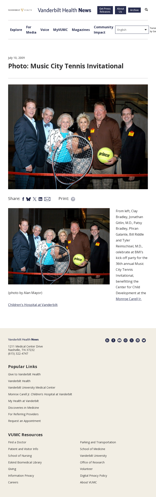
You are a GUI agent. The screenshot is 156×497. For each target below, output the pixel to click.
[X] (132, 340)
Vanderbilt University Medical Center (31, 387)
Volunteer (86, 469)
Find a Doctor (17, 442)
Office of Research (92, 462)
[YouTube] (119, 340)
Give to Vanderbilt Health (24, 374)
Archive (134, 10)
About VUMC (88, 482)
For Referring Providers (23, 414)
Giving (12, 469)
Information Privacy (21, 475)
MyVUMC (60, 29)
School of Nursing (20, 456)
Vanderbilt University (93, 456)
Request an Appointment (24, 421)
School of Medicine (92, 449)
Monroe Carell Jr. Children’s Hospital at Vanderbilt (40, 394)
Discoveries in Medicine (23, 408)
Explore (16, 29)
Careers (13, 482)
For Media (31, 30)
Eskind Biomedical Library (25, 462)
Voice (44, 29)
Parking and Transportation (98, 442)
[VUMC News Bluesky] (144, 340)
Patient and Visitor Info (23, 449)
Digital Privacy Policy (93, 475)
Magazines (81, 29)
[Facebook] (113, 340)
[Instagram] (126, 340)
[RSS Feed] (107, 340)
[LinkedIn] (138, 340)
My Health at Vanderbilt (23, 401)
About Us (120, 10)
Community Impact (103, 30)
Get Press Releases (105, 10)
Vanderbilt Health (19, 381)
